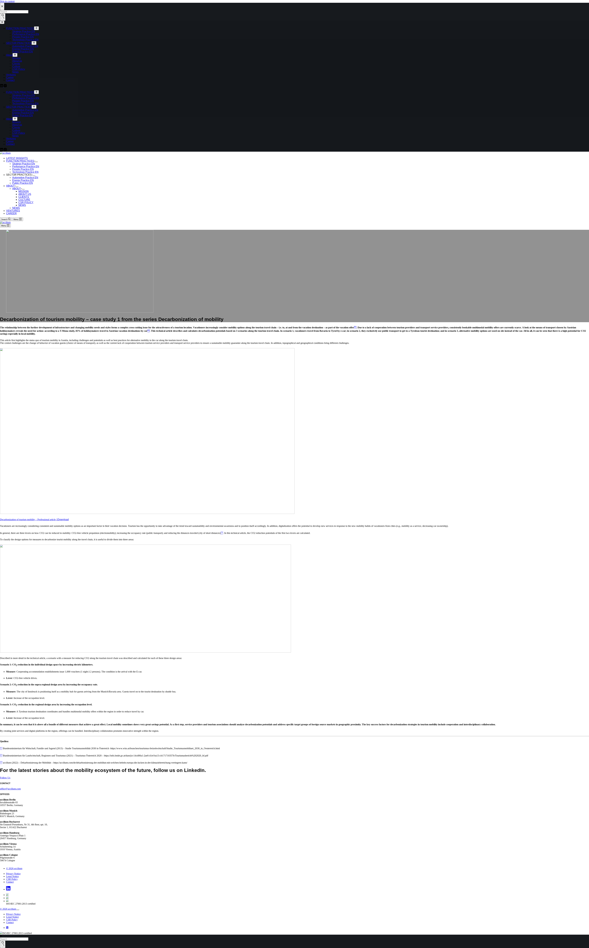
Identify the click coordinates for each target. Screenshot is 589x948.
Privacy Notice (13, 873)
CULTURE (24, 199)
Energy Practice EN (23, 180)
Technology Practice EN (25, 172)
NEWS (22, 205)
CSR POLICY (25, 202)
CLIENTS (23, 197)
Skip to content (7, 1)
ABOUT (10, 186)
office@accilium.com (10, 788)
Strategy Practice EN (23, 163)
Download (63, 519)
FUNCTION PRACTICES (20, 161)
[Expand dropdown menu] (36, 161)
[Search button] (2, 944)
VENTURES (13, 210)
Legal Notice (12, 876)
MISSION (23, 191)
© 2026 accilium (14, 868)
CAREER (11, 213)
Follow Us (5, 777)
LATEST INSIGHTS (17, 158)
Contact (10, 882)
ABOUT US (24, 194)
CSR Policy (12, 879)
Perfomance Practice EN (25, 166)
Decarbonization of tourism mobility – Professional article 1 (29, 519)
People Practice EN (23, 169)
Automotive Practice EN (25, 177)
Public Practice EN (22, 183)
